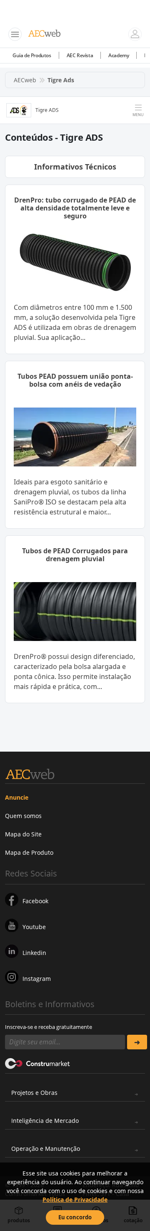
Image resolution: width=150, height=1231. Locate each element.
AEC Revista (80, 55)
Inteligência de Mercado (45, 1121)
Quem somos (23, 816)
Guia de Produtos (31, 55)
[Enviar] (137, 1042)
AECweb (25, 80)
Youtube (34, 927)
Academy (118, 55)
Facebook (35, 901)
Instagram (36, 979)
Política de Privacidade (75, 1199)
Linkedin (34, 953)
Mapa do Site (23, 834)
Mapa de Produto (29, 852)
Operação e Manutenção (45, 1148)
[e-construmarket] (37, 1062)
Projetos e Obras (34, 1093)
